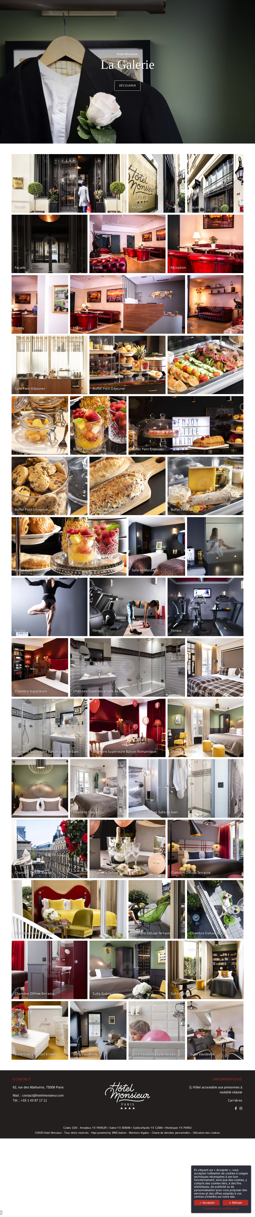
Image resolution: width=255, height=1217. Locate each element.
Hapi (94, 1132)
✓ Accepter (207, 1202)
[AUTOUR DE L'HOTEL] (240, 1108)
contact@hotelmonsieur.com (43, 1095)
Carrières (235, 1100)
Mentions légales (139, 1132)
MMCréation (119, 1132)
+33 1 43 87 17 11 (34, 1100)
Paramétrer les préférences (221, 1208)
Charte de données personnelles (171, 1132)
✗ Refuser (235, 1202)
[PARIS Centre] (236, 1108)
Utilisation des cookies (206, 1132)
